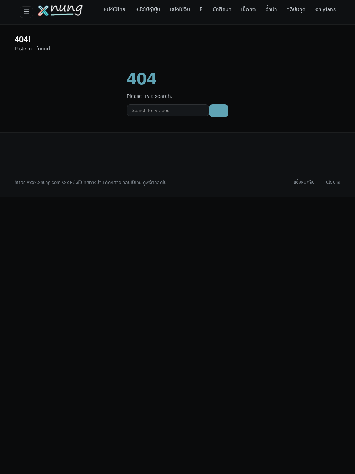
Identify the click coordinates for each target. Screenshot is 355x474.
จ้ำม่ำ (271, 10)
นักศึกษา (222, 10)
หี (201, 10)
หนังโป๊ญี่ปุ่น (147, 10)
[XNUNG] (60, 10)
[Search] (218, 110)
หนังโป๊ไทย (114, 10)
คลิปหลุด (296, 10)
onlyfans (325, 10)
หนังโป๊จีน (180, 10)
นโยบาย (333, 182)
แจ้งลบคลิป (304, 182)
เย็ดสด (248, 10)
